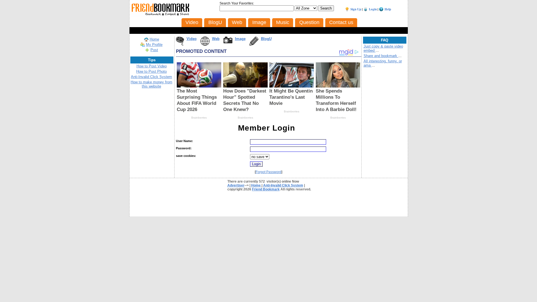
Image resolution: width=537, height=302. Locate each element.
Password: (184, 148)
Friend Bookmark (266, 189)
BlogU (266, 39)
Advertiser (235, 185)
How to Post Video (151, 66)
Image (240, 39)
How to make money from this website (151, 84)
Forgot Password (268, 172)
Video (192, 39)
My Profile (154, 45)
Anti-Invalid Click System (151, 77)
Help (388, 9)
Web (216, 39)
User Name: (184, 141)
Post (154, 50)
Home (154, 39)
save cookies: (186, 155)
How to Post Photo (151, 71)
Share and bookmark (381, 56)
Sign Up (355, 9)
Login (373, 9)
